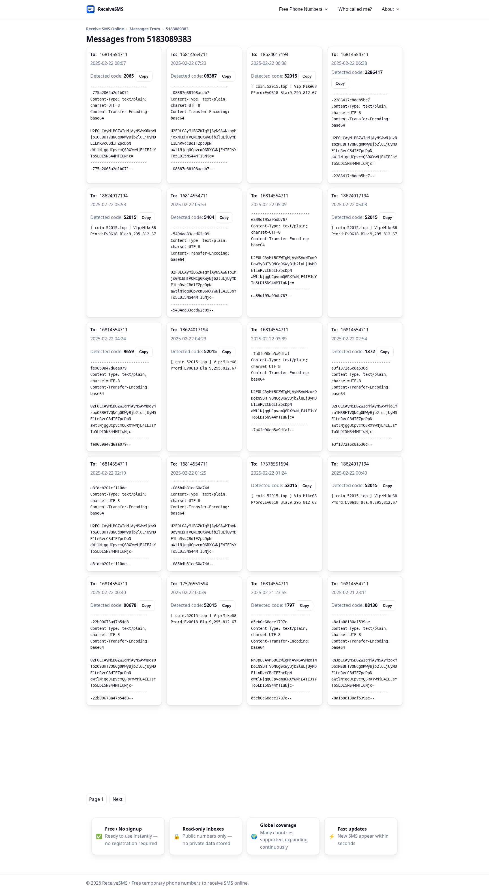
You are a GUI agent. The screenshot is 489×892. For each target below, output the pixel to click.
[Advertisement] (244, 749)
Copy (143, 76)
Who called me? (355, 9)
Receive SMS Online (105, 28)
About (388, 9)
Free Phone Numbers (300, 9)
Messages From (145, 28)
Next (118, 799)
